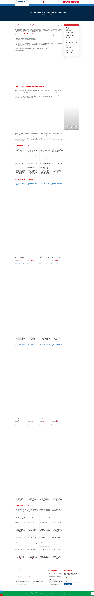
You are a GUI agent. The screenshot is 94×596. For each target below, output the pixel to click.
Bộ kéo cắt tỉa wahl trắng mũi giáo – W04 (57, 258)
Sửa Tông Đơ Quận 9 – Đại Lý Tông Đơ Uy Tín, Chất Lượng (32, 517)
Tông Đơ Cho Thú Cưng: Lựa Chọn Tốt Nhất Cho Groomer (57, 517)
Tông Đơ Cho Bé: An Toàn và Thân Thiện (20, 557)
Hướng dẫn (52, 5)
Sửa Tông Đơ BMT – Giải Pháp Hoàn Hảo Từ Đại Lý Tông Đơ (20, 157)
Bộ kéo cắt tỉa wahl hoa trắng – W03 (57, 419)
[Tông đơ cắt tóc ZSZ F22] (44, 219)
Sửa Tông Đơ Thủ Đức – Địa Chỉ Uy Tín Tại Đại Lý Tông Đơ (45, 517)
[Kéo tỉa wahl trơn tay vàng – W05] (20, 299)
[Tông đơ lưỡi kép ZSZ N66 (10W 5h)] (20, 219)
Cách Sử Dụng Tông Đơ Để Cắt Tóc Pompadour (32, 530)
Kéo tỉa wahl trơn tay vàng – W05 (20, 339)
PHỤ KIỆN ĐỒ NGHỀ (69, 47)
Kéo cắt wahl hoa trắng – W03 (45, 419)
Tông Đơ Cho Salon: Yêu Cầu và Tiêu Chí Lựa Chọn (45, 557)
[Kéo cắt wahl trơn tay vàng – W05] (32, 299)
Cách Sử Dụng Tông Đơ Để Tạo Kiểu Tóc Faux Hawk (57, 557)
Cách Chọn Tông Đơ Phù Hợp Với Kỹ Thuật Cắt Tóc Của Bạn (20, 544)
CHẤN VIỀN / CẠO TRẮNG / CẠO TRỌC (71, 29)
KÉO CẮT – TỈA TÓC (64, 592)
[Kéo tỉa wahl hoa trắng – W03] (32, 380)
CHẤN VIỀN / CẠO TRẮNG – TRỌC (32, 592)
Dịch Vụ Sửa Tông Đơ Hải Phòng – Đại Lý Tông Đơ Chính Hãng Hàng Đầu (57, 157)
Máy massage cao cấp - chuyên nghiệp (72, 40)
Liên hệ (61, 5)
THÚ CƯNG (67, 49)
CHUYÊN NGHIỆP (68, 30)
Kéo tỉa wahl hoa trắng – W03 (32, 419)
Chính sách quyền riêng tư (63, 593)
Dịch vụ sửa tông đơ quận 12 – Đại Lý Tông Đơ (57, 171)
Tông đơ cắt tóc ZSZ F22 (45, 257)
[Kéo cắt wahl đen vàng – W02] (32, 461)
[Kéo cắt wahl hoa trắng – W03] (44, 380)
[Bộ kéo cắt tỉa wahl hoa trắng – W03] (57, 380)
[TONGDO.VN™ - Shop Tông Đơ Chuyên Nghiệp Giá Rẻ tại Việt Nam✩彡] (22, 2)
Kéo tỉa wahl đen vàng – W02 (20, 500)
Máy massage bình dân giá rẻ (70, 39)
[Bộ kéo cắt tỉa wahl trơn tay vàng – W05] (44, 299)
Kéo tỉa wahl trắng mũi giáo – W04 (57, 339)
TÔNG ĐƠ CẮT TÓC (69, 52)
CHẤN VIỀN (67, 27)
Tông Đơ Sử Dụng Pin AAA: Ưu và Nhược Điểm (45, 530)
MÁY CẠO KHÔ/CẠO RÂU (70, 35)
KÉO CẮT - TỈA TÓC (69, 34)
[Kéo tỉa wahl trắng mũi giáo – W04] (57, 299)
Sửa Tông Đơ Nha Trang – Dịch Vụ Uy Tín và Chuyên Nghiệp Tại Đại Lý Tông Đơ (32, 172)
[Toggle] (78, 32)
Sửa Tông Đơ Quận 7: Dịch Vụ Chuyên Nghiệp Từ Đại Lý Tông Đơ (20, 517)
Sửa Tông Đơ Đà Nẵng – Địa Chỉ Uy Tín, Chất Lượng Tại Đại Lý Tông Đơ (32, 157)
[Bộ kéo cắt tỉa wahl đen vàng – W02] (44, 461)
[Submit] (44, 2)
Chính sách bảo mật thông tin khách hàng (32, 593)
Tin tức (57, 5)
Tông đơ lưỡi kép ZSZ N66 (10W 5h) (20, 258)
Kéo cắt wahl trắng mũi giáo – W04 (20, 419)
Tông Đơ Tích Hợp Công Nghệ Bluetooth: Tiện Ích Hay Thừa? (33, 544)
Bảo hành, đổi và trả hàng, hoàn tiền (53, 593)
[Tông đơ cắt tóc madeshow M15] (32, 219)
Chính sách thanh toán (43, 593)
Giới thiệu (46, 5)
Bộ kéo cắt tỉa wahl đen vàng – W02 (44, 500)
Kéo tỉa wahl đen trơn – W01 (57, 500)
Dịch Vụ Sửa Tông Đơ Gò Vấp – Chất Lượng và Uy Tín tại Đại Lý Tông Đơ (45, 157)
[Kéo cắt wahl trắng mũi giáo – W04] (20, 380)
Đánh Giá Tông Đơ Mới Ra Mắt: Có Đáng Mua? (32, 557)
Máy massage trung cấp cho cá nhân (71, 42)
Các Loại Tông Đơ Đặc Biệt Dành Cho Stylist (45, 543)
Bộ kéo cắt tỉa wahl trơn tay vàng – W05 (45, 339)
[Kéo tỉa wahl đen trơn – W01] (57, 461)
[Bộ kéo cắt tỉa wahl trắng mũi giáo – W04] (57, 219)
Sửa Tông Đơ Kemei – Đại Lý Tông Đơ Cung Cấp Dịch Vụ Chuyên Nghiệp (20, 172)
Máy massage (68, 37)
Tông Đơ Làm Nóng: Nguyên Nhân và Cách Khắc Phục (57, 544)
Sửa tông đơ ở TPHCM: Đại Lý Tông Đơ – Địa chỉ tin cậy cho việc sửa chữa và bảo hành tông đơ (45, 172)
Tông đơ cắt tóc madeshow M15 (33, 258)
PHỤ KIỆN (67, 45)
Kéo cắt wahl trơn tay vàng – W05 (33, 339)
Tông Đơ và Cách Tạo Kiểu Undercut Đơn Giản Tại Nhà (57, 530)
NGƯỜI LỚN (67, 44)
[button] (58, 2)
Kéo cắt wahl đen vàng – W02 (32, 500)
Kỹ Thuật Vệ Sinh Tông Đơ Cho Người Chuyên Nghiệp (20, 530)
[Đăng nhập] (55, 2)
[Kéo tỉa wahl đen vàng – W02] (20, 461)
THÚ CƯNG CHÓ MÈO (69, 50)
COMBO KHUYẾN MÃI (69, 32)
